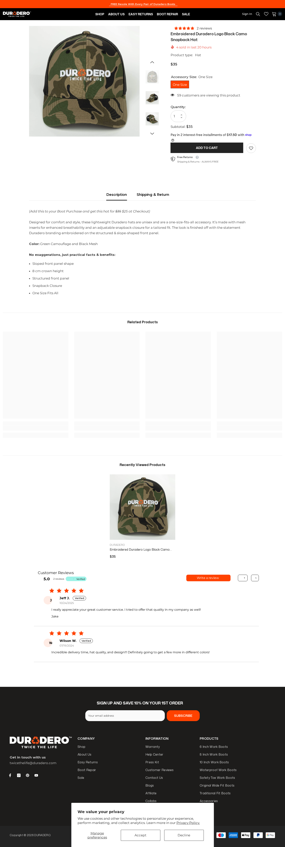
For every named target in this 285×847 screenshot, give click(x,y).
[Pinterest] (27, 775)
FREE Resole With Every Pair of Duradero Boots (143, 4)
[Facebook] (10, 775)
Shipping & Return (153, 195)
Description (116, 195)
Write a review (208, 578)
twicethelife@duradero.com (33, 763)
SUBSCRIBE (183, 716)
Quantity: (178, 107)
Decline (184, 835)
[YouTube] (36, 775)
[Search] (258, 14)
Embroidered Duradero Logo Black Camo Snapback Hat (140, 549)
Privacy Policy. (188, 823)
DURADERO (117, 545)
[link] (251, 148)
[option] (84, 81)
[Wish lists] (266, 14)
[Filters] (243, 578)
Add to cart (207, 148)
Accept (140, 835)
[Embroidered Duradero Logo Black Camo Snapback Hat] (142, 507)
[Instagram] (19, 775)
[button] (152, 62)
